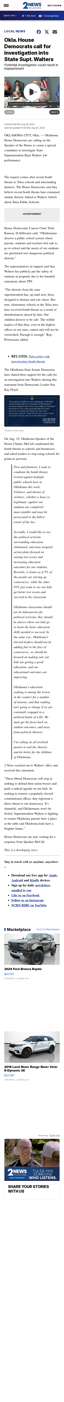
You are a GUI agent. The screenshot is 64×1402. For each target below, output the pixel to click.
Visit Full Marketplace (48, 929)
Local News (14, 31)
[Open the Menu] (6, 5)
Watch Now (53, 5)
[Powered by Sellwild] (54, 1135)
